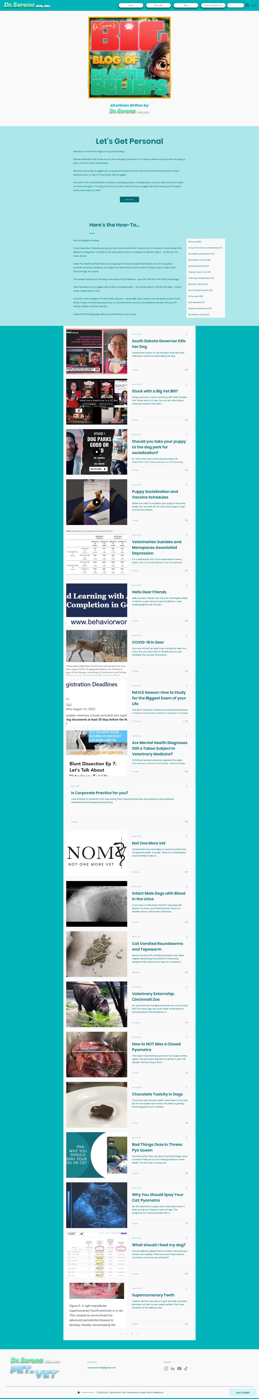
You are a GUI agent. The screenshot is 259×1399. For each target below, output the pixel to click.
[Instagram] (166, 1368)
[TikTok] (186, 1368)
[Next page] (138, 1333)
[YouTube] (179, 1368)
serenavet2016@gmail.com (102, 1367)
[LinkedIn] (172, 1368)
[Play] (79, 1392)
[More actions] (187, 334)
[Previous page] (121, 1333)
